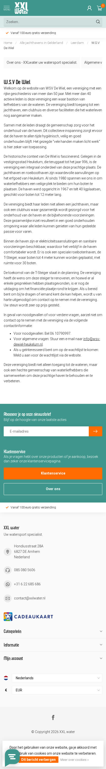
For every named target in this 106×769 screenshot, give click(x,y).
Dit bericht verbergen (38, 760)
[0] (99, 8)
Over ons (53, 489)
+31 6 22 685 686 (27, 584)
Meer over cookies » (74, 760)
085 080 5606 (24, 570)
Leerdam (77, 43)
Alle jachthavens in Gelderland (42, 43)
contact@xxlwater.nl (29, 598)
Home (8, 43)
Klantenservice (53, 473)
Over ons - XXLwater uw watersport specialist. (42, 62)
